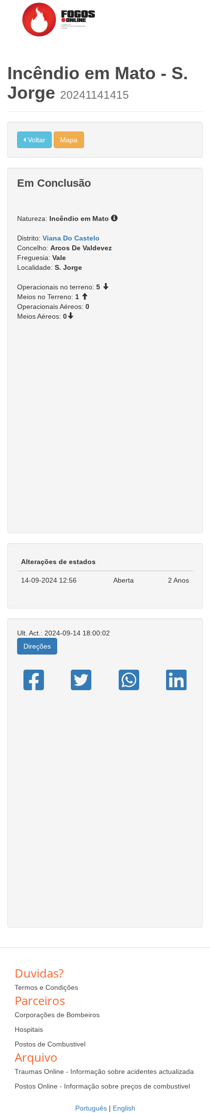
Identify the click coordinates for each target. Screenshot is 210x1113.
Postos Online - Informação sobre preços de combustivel (102, 1086)
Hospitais (29, 1029)
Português (91, 1108)
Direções (37, 646)
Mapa (69, 140)
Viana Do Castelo (71, 238)
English (124, 1108)
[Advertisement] (105, 432)
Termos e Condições (46, 987)
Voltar (35, 140)
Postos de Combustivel (50, 1044)
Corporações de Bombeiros (57, 1015)
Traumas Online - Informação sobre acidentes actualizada (104, 1071)
